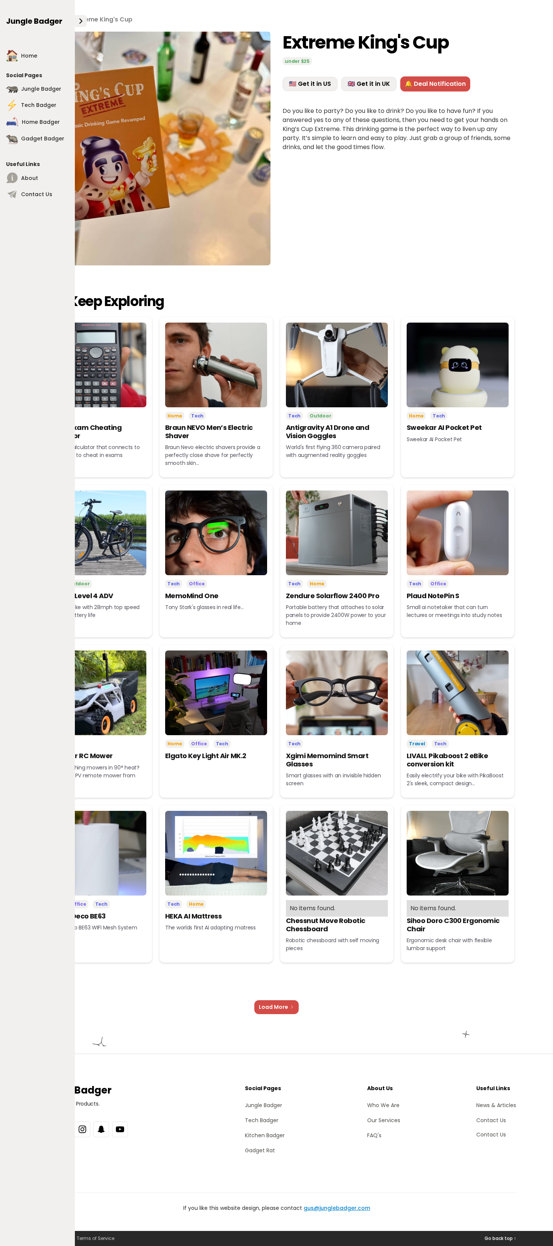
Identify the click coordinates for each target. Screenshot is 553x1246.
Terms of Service (95, 1238)
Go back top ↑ (500, 1238)
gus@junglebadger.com (337, 1208)
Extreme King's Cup (102, 19)
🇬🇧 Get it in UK (369, 83)
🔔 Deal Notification (435, 83)
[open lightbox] (153, 148)
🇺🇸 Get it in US (310, 83)
